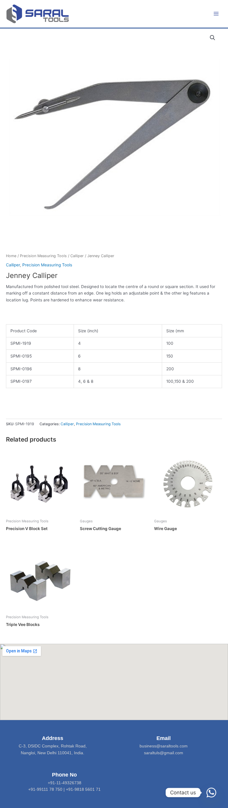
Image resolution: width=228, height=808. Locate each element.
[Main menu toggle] (216, 14)
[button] (212, 37)
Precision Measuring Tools (43, 256)
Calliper (77, 256)
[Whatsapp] (211, 793)
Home (11, 256)
